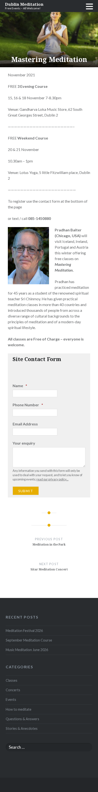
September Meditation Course (29, 640)
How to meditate (18, 709)
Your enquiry (24, 443)
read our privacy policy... (52, 479)
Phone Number (28, 404)
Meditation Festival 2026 (24, 631)
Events (11, 699)
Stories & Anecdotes (22, 728)
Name (20, 385)
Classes (11, 680)
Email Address (25, 424)
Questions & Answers (22, 719)
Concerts (13, 690)
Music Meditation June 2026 (27, 650)
